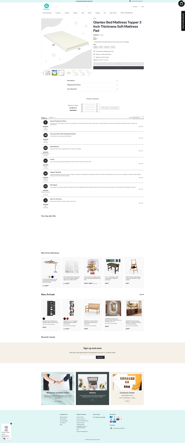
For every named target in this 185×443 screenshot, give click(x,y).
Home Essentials (47, 13)
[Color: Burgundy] (44, 277)
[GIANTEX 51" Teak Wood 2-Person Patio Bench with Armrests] (92, 315)
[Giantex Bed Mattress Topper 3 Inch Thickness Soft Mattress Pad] (49, 233)
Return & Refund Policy (82, 421)
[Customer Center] (127, 382)
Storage (97, 13)
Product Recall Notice (82, 431)
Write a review (105, 108)
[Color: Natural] (85, 319)
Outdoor (67, 13)
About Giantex (63, 417)
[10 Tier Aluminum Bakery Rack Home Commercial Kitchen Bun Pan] (92, 271)
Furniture (58, 13)
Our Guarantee (64, 421)
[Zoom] (66, 43)
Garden (75, 13)
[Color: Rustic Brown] (67, 319)
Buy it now (118, 67)
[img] (45, 126)
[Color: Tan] (49, 277)
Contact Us (63, 422)
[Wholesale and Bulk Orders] (57, 382)
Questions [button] (51, 117)
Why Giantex (63, 419)
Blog (61, 424)
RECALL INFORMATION (127, 13)
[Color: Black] (44, 319)
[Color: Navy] (52, 277)
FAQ (78, 429)
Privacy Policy (80, 417)
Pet (105, 13)
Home (94, 18)
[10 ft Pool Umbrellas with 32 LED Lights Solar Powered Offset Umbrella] (51, 272)
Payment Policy (80, 422)
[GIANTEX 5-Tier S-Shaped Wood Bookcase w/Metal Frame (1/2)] (71, 315)
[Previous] (42, 73)
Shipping (95, 59)
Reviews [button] (43, 117)
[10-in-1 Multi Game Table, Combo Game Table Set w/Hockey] (113, 271)
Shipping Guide (80, 424)
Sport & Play (113, 13)
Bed (83, 13)
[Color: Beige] (47, 277)
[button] (89, 104)
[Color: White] (47, 319)
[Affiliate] (92, 382)
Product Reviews (92, 99)
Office (89, 13)
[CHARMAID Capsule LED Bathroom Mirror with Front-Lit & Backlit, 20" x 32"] (113, 314)
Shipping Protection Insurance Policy (82, 427)
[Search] (87, 6)
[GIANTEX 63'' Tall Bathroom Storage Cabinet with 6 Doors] (51, 314)
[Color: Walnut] (127, 319)
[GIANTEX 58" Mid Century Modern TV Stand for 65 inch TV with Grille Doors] (134, 315)
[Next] (91, 73)
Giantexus (55, 253)
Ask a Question (114, 108)
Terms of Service (81, 419)
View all (142, 294)
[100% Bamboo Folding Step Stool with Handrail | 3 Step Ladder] (134, 271)
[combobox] (71, 6)
